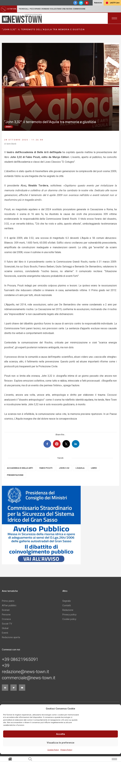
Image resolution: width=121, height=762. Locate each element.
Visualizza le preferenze (60, 742)
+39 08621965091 (20, 659)
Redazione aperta (11, 637)
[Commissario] (60, 525)
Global (5, 628)
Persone (6, 614)
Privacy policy (69, 614)
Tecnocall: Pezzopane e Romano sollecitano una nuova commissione (52, 9)
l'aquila (80, 468)
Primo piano (8, 600)
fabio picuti (45, 468)
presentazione (15, 475)
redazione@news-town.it (25, 672)
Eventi (5, 632)
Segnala (66, 600)
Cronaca (6, 619)
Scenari (6, 610)
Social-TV (7, 623)
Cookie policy (69, 619)
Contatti (66, 605)
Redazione (67, 610)
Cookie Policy (53, 750)
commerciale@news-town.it (28, 678)
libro (94, 468)
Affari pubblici (9, 605)
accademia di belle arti (20, 468)
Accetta (60, 734)
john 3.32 (64, 468)
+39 (5, 665)
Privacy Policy (66, 750)
